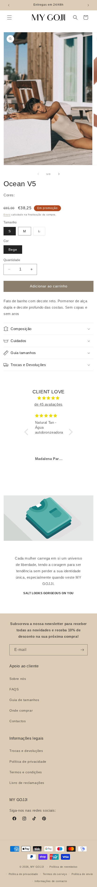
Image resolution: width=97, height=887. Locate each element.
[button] (9, 17)
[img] (48, 398)
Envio (7, 214)
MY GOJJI (37, 866)
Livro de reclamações (26, 783)
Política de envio (82, 874)
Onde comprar (21, 710)
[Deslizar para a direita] (59, 174)
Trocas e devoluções (26, 751)
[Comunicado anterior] (9, 5)
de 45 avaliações (48, 404)
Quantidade (12, 260)
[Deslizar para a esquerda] (38, 174)
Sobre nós (17, 679)
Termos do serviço (55, 874)
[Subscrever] (82, 649)
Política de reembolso (63, 866)
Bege (12, 249)
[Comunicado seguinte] (88, 5)
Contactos (17, 721)
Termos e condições (25, 772)
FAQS (14, 689)
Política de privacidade (27, 761)
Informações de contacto (51, 881)
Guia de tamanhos (24, 700)
